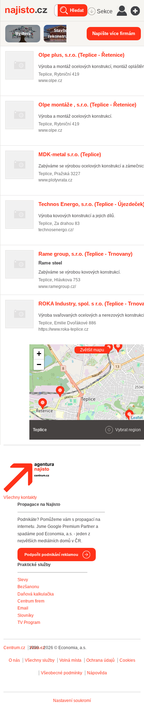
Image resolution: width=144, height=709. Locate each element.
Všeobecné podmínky (61, 672)
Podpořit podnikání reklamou (51, 554)
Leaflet (137, 417)
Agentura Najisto (28, 477)
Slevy (22, 579)
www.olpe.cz (50, 80)
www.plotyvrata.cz (55, 180)
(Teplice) (69, 154)
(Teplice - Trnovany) (85, 254)
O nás (14, 660)
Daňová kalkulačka (35, 594)
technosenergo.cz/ (55, 229)
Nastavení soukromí (72, 700)
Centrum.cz (14, 647)
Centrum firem (30, 601)
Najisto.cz (29, 10)
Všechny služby (40, 660)
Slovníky (25, 615)
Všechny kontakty (20, 497)
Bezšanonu (28, 586)
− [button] (39, 364)
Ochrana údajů (100, 660)
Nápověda (97, 672)
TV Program (28, 622)
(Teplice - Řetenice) (81, 55)
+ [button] (39, 353)
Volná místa (70, 660)
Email (22, 608)
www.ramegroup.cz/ (57, 286)
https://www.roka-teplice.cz (63, 329)
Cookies (127, 660)
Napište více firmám (113, 33)
